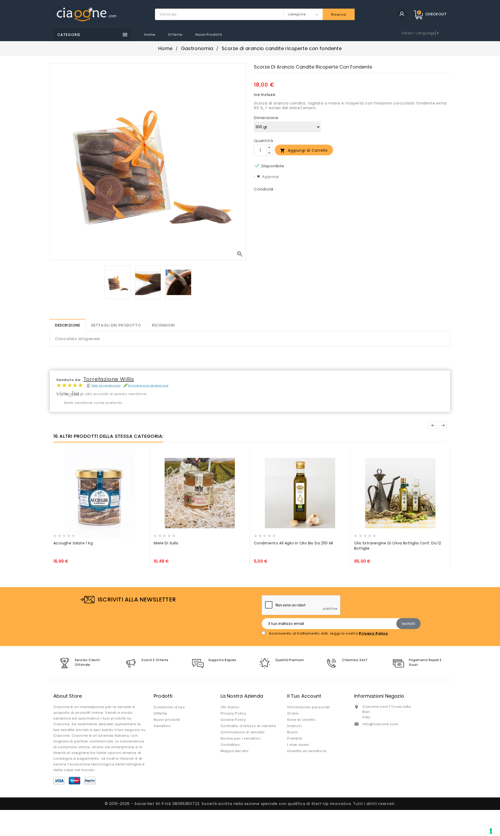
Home (149, 34)
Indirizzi (294, 725)
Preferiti (294, 738)
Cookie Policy (233, 719)
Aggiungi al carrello (304, 150)
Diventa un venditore (306, 750)
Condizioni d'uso (169, 707)
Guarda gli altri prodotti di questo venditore (105, 393)
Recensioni (163, 325)
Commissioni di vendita (243, 732)
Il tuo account (304, 696)
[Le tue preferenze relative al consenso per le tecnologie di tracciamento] (491, 831)
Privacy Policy (233, 713)
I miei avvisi (298, 744)
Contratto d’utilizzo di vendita (248, 725)
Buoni (292, 732)
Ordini (293, 713)
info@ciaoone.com (380, 724)
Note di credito (301, 719)
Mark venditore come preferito (93, 402)
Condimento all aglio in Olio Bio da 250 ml (293, 543)
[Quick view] (78, 534)
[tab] (67, 325)
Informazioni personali (308, 707)
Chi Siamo (230, 707)
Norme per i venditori (241, 738)
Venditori (162, 725)
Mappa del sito (235, 750)
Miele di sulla (166, 543)
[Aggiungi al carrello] (58, 534)
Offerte (175, 34)
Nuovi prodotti (208, 34)
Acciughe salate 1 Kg (73, 543)
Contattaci (230, 744)
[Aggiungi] (68, 534)
